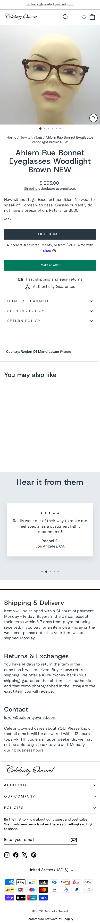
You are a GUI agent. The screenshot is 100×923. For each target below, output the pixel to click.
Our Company (19, 796)
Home (12, 137)
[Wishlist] (84, 17)
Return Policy (24, 321)
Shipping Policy (26, 311)
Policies (14, 808)
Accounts (16, 785)
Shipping (31, 188)
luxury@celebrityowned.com (30, 717)
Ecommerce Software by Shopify (50, 919)
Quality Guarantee (29, 301)
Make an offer (50, 267)
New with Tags (31, 137)
